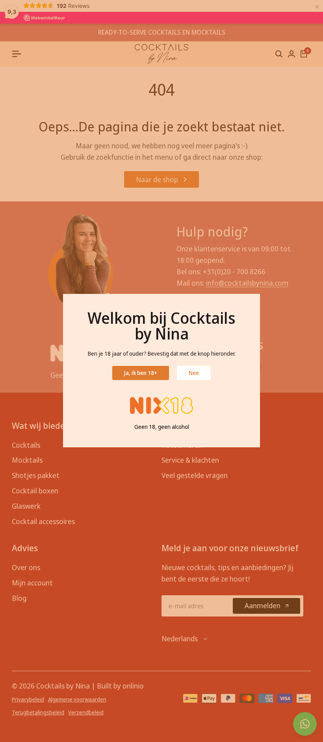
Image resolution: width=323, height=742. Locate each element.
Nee (194, 373)
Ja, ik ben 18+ (140, 373)
